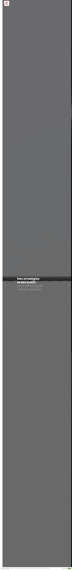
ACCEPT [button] (69, 568)
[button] (69, 285)
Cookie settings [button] (64, 568)
